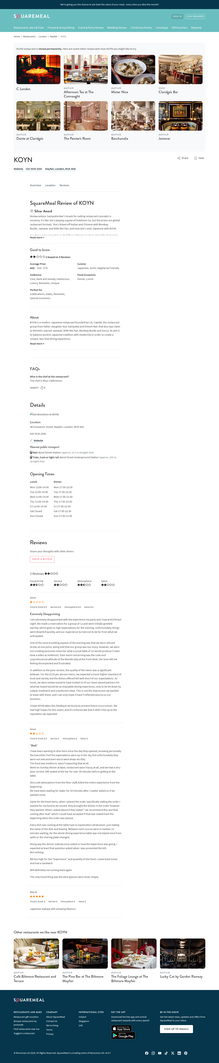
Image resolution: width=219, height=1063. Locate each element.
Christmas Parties (141, 27)
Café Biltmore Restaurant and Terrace (35, 978)
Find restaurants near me (26, 1029)
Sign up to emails (176, 1029)
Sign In (177, 16)
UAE (81, 1025)
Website (18, 168)
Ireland (82, 1016)
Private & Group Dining (61, 27)
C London (23, 88)
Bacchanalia (119, 138)
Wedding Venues (117, 27)
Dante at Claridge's (29, 138)
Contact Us (51, 1021)
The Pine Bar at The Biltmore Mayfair (82, 978)
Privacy (50, 1033)
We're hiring (52, 1025)
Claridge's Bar (168, 92)
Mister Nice (119, 92)
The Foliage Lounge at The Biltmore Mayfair (129, 978)
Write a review (42, 559)
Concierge (162, 27)
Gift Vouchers (179, 27)
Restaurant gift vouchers (26, 1016)
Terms (49, 1029)
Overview (35, 185)
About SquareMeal (55, 1016)
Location (50, 185)
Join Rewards (195, 16)
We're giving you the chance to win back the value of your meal (109, 4)
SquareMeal (32, 16)
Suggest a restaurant (24, 1033)
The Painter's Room (77, 138)
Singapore (84, 1021)
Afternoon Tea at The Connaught (78, 94)
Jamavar (164, 138)
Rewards (196, 27)
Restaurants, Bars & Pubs (29, 27)
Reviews (64, 185)
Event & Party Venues (91, 27)
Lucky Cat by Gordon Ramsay (181, 976)
